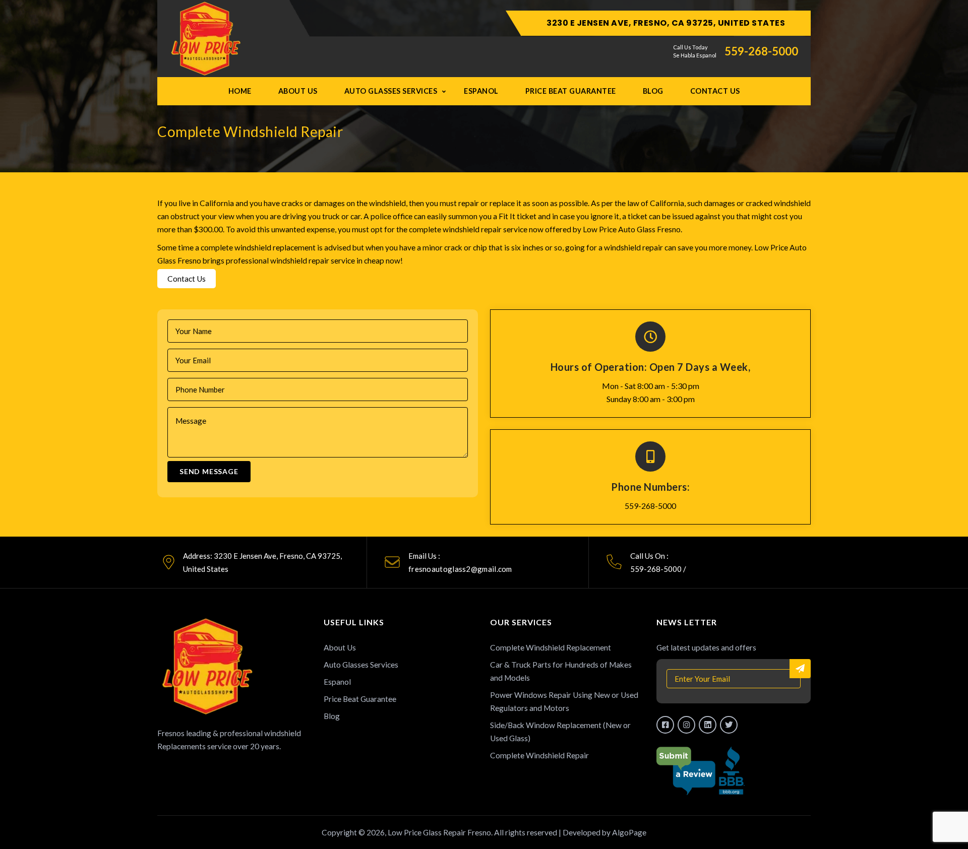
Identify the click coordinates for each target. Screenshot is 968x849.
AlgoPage (629, 832)
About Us (298, 91)
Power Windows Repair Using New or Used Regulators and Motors (564, 701)
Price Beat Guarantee (570, 91)
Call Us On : (649, 555)
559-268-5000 (761, 51)
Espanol (481, 91)
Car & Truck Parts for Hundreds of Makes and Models (561, 671)
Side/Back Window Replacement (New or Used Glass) (560, 732)
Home (240, 91)
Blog (653, 91)
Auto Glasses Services (391, 91)
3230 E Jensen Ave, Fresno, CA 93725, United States (666, 23)
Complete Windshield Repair (539, 755)
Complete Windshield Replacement (550, 647)
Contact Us (715, 91)
